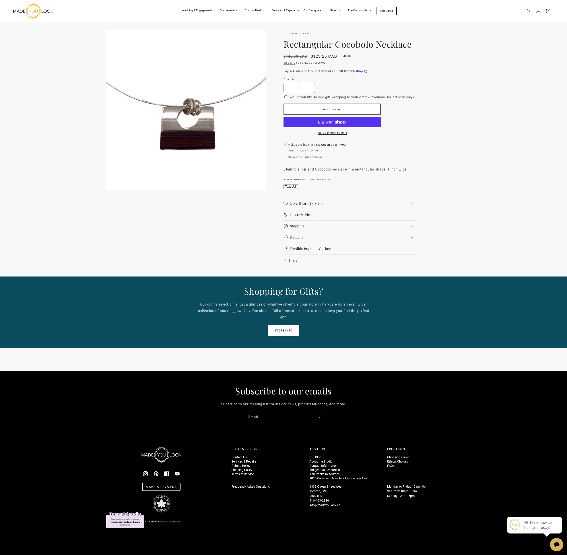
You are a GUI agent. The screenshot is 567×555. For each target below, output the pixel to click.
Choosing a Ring (398, 457)
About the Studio (320, 461)
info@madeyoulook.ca (324, 505)
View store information (305, 157)
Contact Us (239, 457)
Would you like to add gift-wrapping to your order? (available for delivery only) (351, 97)
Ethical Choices (397, 461)
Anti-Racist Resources (324, 474)
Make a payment (161, 487)
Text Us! (290, 186)
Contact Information (323, 465)
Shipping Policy (241, 469)
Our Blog (315, 457)
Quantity (289, 79)
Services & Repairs (243, 461)
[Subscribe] (318, 417)
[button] (197, 10)
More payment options (332, 132)
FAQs (390, 465)
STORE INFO (283, 330)
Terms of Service (242, 474)
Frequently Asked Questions (250, 486)
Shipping (289, 62)
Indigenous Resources (324, 469)
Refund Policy (240, 465)
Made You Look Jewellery (166, 521)
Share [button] (293, 260)
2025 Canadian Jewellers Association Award (340, 478)
